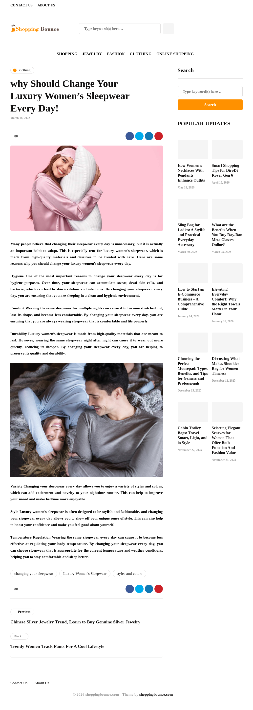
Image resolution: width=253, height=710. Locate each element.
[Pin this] (158, 136)
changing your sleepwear (33, 574)
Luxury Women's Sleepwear (84, 574)
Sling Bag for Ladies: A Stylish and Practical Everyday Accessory (192, 235)
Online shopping (175, 54)
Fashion (116, 54)
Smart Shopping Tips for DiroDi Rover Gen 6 (225, 170)
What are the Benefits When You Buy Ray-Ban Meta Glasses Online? (227, 235)
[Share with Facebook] (130, 136)
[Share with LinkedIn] (149, 136)
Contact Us (21, 5)
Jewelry (92, 54)
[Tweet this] (139, 136)
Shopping (67, 54)
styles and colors (129, 574)
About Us (46, 5)
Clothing (140, 54)
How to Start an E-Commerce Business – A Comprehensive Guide (191, 299)
